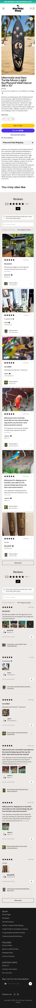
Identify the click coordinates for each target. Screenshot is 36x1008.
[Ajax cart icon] (33, 8)
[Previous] (2, 45)
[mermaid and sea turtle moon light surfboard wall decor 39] (31, 19)
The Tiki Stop (20, 1000)
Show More (7, 271)
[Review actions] (31, 259)
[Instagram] (18, 994)
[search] (31, 8)
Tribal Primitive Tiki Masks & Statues (15, 929)
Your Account (7, 973)
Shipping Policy (7, 953)
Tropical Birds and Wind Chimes (13, 933)
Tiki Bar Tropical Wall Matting (12, 925)
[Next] (33, 45)
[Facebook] (14, 994)
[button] (30, 204)
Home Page (6, 914)
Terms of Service (8, 956)
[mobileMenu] (3, 8)
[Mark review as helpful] (31, 636)
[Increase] (13, 118)
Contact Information (9, 969)
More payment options (18, 135)
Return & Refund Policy (10, 949)
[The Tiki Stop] (18, 8)
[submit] (30, 983)
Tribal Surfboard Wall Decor (12, 936)
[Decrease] (3, 118)
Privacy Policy (7, 945)
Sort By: (19, 229)
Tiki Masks (5, 918)
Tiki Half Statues (8, 922)
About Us (5, 965)
